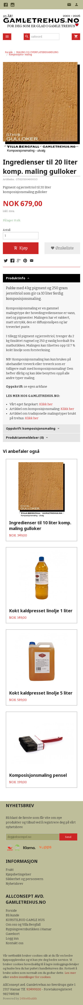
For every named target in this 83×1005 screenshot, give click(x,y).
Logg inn (12, 938)
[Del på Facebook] (12, 261)
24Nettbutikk (28, 998)
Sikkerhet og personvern (24, 879)
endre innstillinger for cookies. (30, 977)
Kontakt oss (14, 943)
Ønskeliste (64, 248)
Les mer (70, 972)
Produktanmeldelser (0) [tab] (25, 437)
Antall (6, 230)
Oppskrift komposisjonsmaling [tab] (30, 428)
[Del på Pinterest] (25, 261)
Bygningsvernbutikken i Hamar (29, 929)
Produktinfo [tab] (15, 278)
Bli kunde (12, 915)
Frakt (10, 870)
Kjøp (23, 248)
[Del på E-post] (32, 261)
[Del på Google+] (19, 261)
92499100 (33, 989)
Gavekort (13, 934)
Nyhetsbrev (14, 884)
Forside (9, 52)
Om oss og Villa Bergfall (23, 925)
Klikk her (46, 404)
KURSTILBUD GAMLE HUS (25, 920)
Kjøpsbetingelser (18, 874)
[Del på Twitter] (6, 261)
